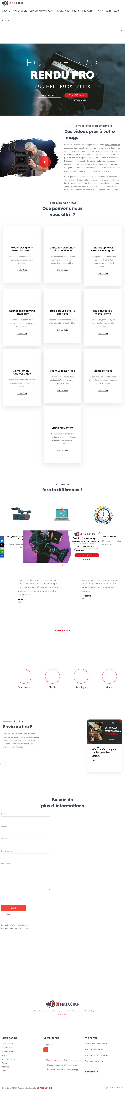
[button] (85, 538)
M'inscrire (87, 555)
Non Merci (86, 559)
